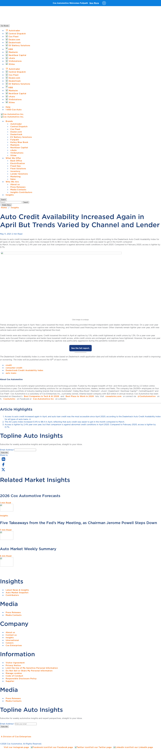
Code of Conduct (14, 676)
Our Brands (5, 26)
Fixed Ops (15, 166)
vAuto (13, 150)
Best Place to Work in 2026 (80, 396)
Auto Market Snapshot (17, 592)
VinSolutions (16, 153)
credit (9, 365)
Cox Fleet (15, 129)
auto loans (11, 373)
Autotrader (16, 124)
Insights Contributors (21, 192)
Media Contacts (18, 189)
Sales (13, 179)
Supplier (10, 681)
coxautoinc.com (113, 396)
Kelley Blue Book (19, 142)
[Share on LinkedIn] (3, 461)
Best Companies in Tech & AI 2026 (41, 396)
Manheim (14, 145)
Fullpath (14, 139)
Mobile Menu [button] (6, 205)
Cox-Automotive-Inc (43, 399)
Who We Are (12, 181)
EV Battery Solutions (21, 137)
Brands (9, 121)
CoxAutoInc (9, 399)
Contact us (11, 635)
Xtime (13, 155)
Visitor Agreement (15, 662)
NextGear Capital (19, 147)
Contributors (12, 595)
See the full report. (80, 348)
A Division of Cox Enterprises (16, 736)
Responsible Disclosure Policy (21, 678)
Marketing (15, 176)
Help (8, 107)
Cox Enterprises (14, 645)
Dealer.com (16, 131)
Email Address (7, 449)
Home (4, 207)
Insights (10, 195)
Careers (10, 643)
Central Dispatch (18, 126)
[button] (3, 199)
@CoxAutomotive (147, 396)
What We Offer (13, 158)
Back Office (16, 160)
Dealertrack (16, 134)
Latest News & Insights (17, 590)
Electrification (17, 163)
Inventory (15, 171)
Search (25, 202)
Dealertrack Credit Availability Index (24, 370)
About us (15, 184)
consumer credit (14, 367)
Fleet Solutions (18, 168)
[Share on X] (3, 471)
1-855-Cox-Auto (14, 109)
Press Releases (17, 187)
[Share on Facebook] (3, 466)
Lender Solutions (19, 174)
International (12, 640)
